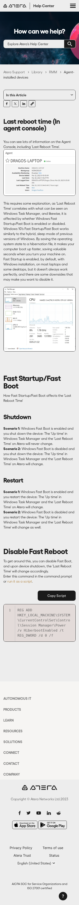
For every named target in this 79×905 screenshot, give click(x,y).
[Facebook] (6, 103)
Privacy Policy (21, 848)
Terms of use (53, 848)
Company (11, 774)
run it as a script (19, 581)
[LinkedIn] (23, 103)
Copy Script (56, 596)
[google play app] (52, 825)
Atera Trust (22, 855)
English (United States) (34, 863)
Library (37, 72)
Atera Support (14, 72)
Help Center (43, 6)
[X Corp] (15, 103)
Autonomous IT (17, 698)
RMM (53, 72)
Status (54, 855)
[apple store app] (24, 825)
